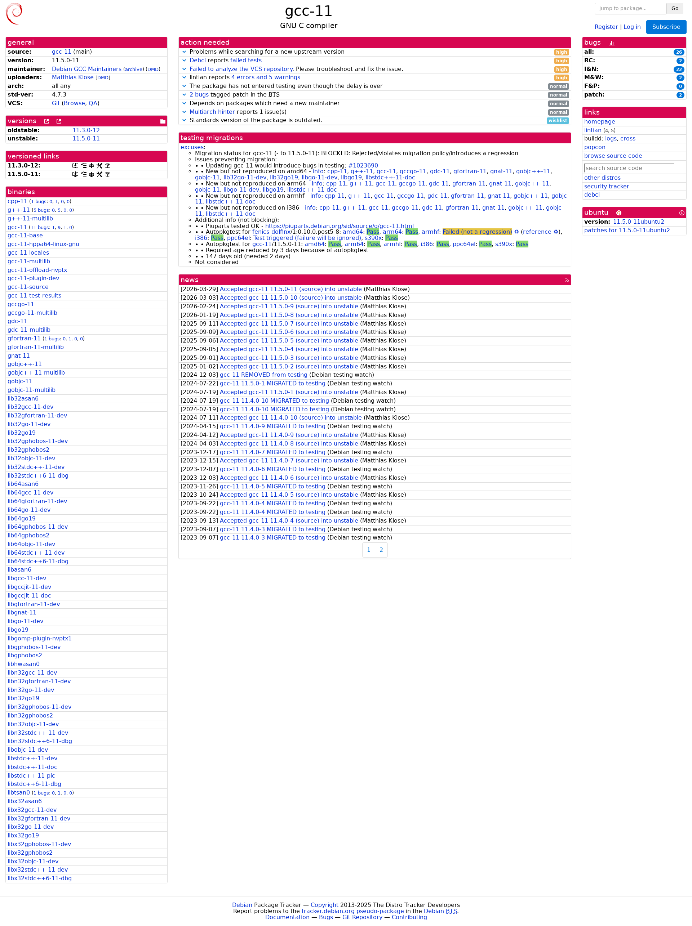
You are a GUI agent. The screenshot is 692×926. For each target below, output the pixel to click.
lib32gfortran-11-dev (37, 415)
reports (378, 61)
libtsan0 (19, 792)
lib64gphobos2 (28, 535)
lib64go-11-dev (29, 509)
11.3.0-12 (86, 130)
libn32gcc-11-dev (32, 672)
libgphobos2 (25, 655)
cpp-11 (17, 201)
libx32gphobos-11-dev (39, 844)
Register (606, 26)
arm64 (392, 231)
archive (133, 69)
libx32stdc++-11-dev (38, 869)
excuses (192, 147)
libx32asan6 (25, 801)
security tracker (606, 186)
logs (611, 138)
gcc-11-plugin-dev (33, 278)
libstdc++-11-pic (31, 775)
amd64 (353, 231)
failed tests (246, 60)
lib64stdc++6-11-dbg (38, 561)
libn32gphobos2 (30, 715)
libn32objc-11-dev (33, 724)
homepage (599, 121)
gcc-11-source (28, 286)
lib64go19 (22, 518)
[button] (184, 51)
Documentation (287, 917)
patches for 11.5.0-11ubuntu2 (627, 230)
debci (592, 194)
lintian (593, 130)
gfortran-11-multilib (36, 347)
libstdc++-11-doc (32, 767)
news (190, 280)
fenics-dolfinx (271, 231)
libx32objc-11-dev (33, 861)
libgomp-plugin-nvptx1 (40, 638)
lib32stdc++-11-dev (36, 467)
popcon (595, 147)
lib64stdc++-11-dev (36, 552)
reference (537, 231)
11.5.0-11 (86, 138)
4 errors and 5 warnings (265, 77)
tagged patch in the (378, 95)
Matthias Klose (73, 77)
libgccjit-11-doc (29, 595)
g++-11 (19, 209)
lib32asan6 (23, 398)
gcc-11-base (25, 235)
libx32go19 (23, 835)
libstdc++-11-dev (32, 758)
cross (627, 138)
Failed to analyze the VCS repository (241, 69)
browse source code (613, 155)
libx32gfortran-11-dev (39, 818)
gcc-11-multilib (29, 261)
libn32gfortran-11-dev (39, 681)
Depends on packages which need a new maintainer (377, 103)
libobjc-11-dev (28, 749)
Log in (632, 26)
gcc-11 (61, 51)
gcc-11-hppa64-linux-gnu (43, 244)
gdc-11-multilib (29, 329)
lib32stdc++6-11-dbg (38, 475)
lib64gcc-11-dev (30, 492)
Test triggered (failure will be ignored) (307, 237)
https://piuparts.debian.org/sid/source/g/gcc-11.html (339, 226)
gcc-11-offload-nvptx (37, 270)
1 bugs (38, 201)
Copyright (324, 905)
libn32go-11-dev (31, 689)
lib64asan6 (23, 483)
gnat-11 (19, 355)
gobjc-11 (20, 381)
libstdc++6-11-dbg (34, 783)
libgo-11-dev (25, 621)
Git (56, 103)
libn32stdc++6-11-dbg (40, 741)
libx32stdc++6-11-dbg (40, 878)
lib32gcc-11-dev (30, 406)
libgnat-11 (22, 612)
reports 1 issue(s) (378, 112)
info (318, 171)
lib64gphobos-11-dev (38, 526)
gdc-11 (17, 321)
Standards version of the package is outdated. (377, 120)
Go (675, 8)
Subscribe (666, 26)
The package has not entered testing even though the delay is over (377, 86)
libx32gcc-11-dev (32, 809)
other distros (602, 177)
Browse (74, 103)
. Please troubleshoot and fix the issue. (378, 69)
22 (679, 69)
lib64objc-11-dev (31, 544)
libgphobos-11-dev (34, 647)
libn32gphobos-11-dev (39, 706)
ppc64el (238, 237)
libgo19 (18, 629)
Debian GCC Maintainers (86, 69)
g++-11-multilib (30, 218)
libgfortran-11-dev (34, 604)
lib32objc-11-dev (31, 458)
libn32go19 (23, 698)
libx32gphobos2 (30, 852)
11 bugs (40, 227)
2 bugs (199, 94)
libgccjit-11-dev (29, 586)
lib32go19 (22, 432)
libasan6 (19, 569)
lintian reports (377, 78)
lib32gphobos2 (28, 449)
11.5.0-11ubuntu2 (638, 221)
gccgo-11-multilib (32, 312)
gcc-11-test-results (34, 295)
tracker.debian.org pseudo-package (353, 911)
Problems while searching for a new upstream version (377, 52)
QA (93, 103)
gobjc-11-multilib (32, 389)
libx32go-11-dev (31, 826)
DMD (153, 69)
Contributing (409, 917)
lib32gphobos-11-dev (38, 441)
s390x (373, 237)
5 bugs (41, 210)
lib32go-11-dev (29, 424)
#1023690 (363, 165)
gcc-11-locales (28, 252)
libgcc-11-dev (27, 578)
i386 (201, 237)
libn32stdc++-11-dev (38, 732)
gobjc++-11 (25, 364)
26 (679, 52)
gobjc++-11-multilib (36, 372)
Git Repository (362, 917)
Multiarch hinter (212, 111)
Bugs (326, 917)
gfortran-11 (24, 338)
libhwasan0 (24, 664)
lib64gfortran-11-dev (37, 501)
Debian (242, 905)
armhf (430, 231)
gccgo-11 (21, 304)
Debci (198, 60)
